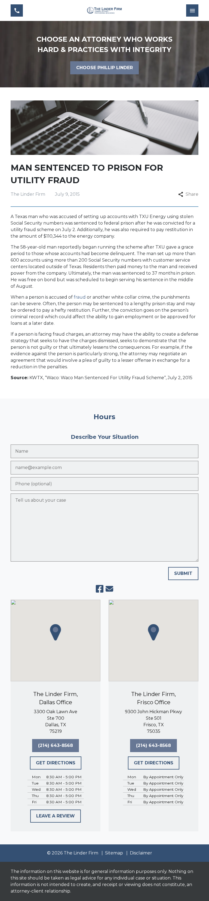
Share (192, 194)
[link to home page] (104, 10)
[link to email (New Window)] (109, 588)
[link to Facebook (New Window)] (99, 588)
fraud (80, 297)
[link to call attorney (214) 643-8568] (17, 10)
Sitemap (114, 853)
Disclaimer (141, 853)
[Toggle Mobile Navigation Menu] (192, 10)
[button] (55, 632)
